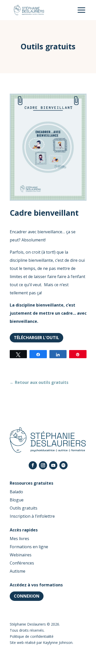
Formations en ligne (29, 546)
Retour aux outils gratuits (39, 382)
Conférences (22, 563)
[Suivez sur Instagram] (43, 465)
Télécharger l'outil (36, 337)
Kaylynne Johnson (57, 642)
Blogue (17, 500)
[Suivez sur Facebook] (33, 465)
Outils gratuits (23, 508)
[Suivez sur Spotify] (63, 465)
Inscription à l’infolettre (32, 516)
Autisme (17, 571)
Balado (16, 492)
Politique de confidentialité (32, 636)
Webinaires (20, 555)
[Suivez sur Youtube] (53, 465)
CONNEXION (26, 596)
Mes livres (19, 538)
